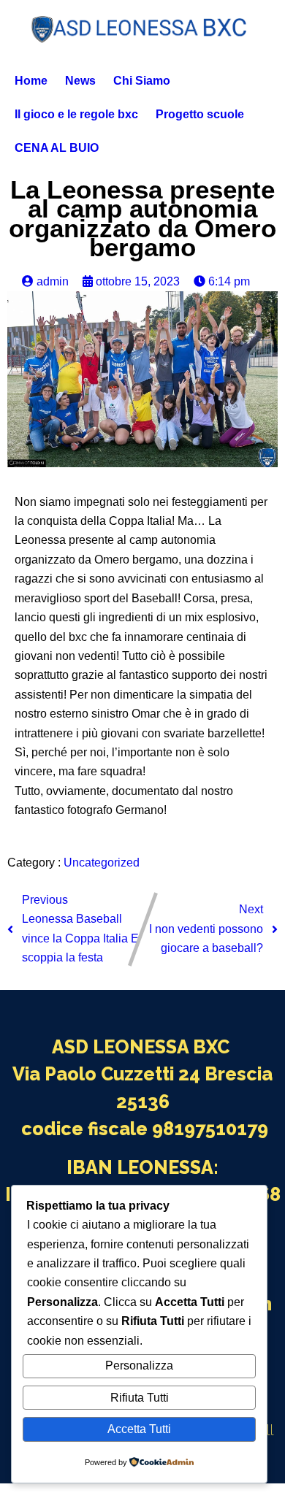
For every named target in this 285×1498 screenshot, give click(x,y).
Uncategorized (102, 862)
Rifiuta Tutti (139, 1397)
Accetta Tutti (139, 1429)
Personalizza (139, 1365)
